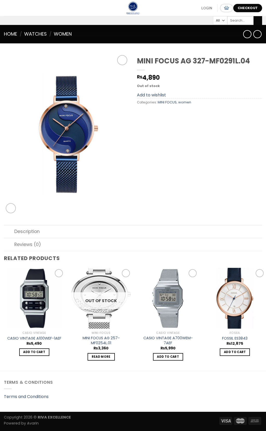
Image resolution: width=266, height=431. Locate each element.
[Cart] (226, 8)
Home (10, 34)
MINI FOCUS (167, 102)
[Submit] (258, 20)
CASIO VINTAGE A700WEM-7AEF (168, 340)
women (63, 34)
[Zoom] (11, 208)
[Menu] (10, 8)
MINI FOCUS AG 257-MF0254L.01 (101, 340)
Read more (101, 357)
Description (27, 231)
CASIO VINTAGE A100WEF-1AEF (34, 338)
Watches (35, 34)
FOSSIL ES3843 (235, 338)
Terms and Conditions (26, 397)
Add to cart (34, 352)
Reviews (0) (27, 244)
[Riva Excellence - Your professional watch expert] (133, 8)
